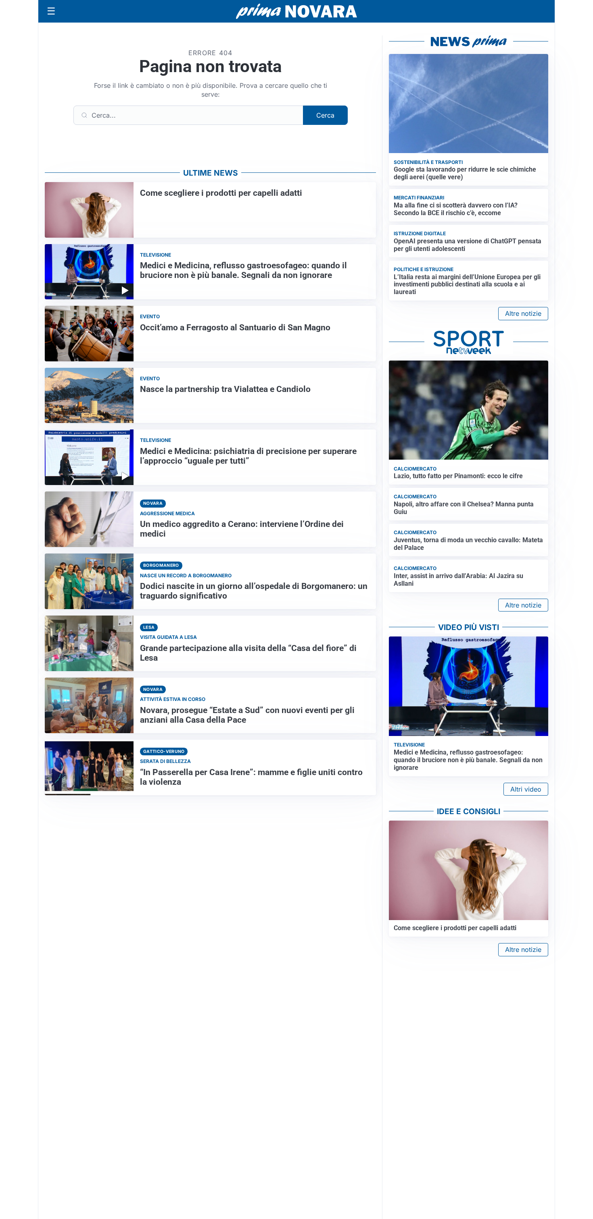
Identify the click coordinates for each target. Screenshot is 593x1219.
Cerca (325, 115)
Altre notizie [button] (523, 313)
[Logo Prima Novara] (296, 11)
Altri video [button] (525, 789)
